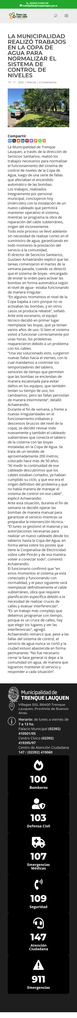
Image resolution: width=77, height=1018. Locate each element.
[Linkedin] (23, 141)
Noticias (31, 82)
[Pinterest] (27, 141)
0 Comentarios (48, 82)
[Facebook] (10, 141)
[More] (44, 141)
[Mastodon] (31, 141)
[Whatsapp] (40, 141)
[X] (14, 141)
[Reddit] (18, 141)
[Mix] (35, 141)
